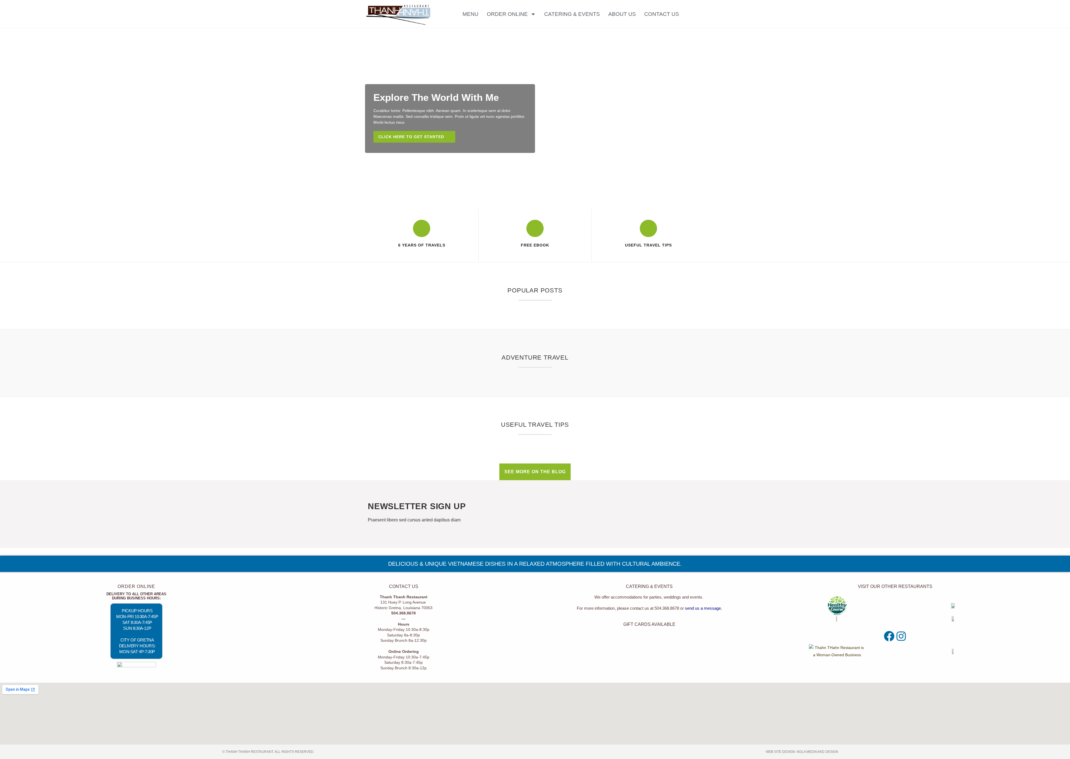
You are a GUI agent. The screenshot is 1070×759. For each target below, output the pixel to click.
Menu (470, 14)
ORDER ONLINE (507, 14)
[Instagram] (901, 636)
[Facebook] (889, 636)
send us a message (703, 608)
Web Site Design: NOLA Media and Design (802, 752)
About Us (622, 14)
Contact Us (661, 14)
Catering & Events (572, 14)
